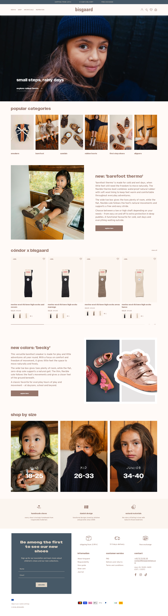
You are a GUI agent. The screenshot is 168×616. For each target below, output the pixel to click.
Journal (81, 572)
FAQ (107, 559)
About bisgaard (84, 559)
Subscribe (41, 585)
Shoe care (81, 569)
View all (154, 250)
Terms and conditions (114, 565)
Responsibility (83, 562)
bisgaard (20, 607)
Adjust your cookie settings (20, 604)
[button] (146, 9)
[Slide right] (154, 324)
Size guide (82, 565)
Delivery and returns (114, 562)
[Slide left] (149, 324)
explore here (109, 228)
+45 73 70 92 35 (141, 559)
